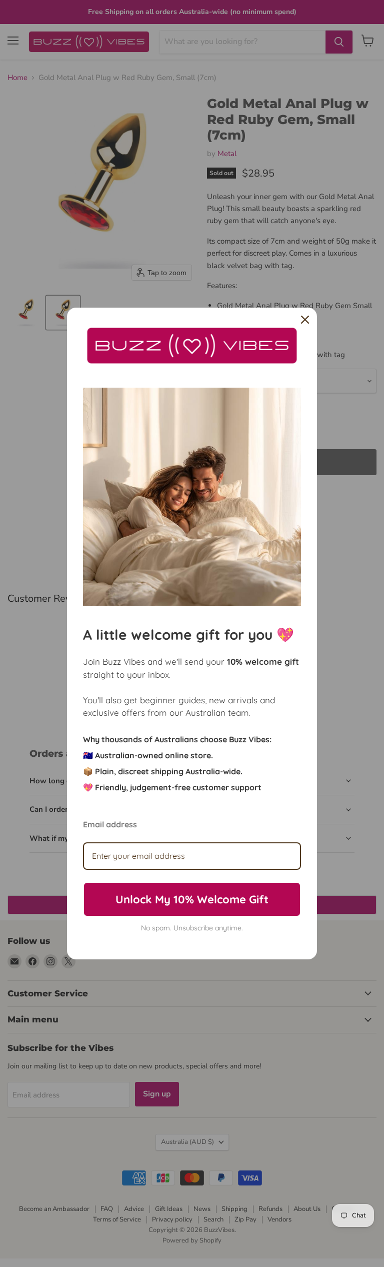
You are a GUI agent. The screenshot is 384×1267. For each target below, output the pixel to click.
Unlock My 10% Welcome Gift (192, 899)
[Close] (305, 320)
